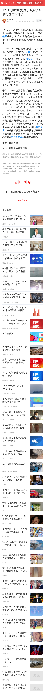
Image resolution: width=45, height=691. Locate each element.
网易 (4, 3)
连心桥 (29, 58)
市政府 (14, 137)
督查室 (21, 137)
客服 (27, 51)
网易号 (11, 2)
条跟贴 (22, 200)
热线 (4, 36)
